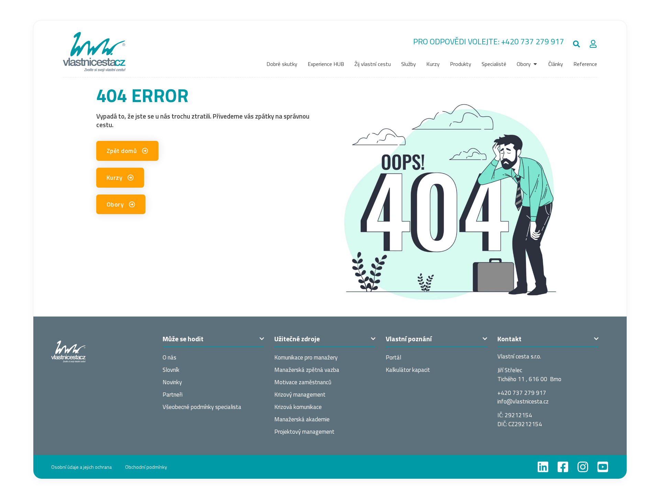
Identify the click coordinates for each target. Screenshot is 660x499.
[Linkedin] (543, 467)
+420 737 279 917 (532, 41)
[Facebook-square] (563, 467)
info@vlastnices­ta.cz (523, 401)
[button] (576, 44)
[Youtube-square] (603, 467)
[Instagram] (583, 467)
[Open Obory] (535, 64)
